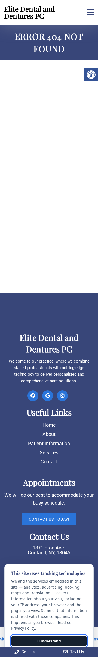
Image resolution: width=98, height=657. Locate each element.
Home (49, 425)
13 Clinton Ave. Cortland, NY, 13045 (49, 550)
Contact (49, 461)
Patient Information (49, 443)
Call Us (27, 652)
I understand (49, 641)
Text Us (76, 652)
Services (49, 452)
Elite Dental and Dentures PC (29, 12)
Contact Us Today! (49, 519)
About (49, 434)
